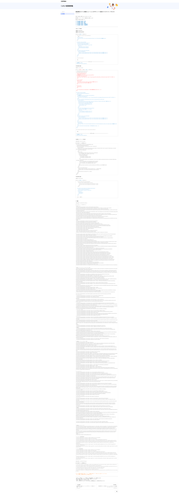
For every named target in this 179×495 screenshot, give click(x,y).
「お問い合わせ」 (93, 480)
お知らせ (63, 11)
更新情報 (63, 13)
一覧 (116, 491)
